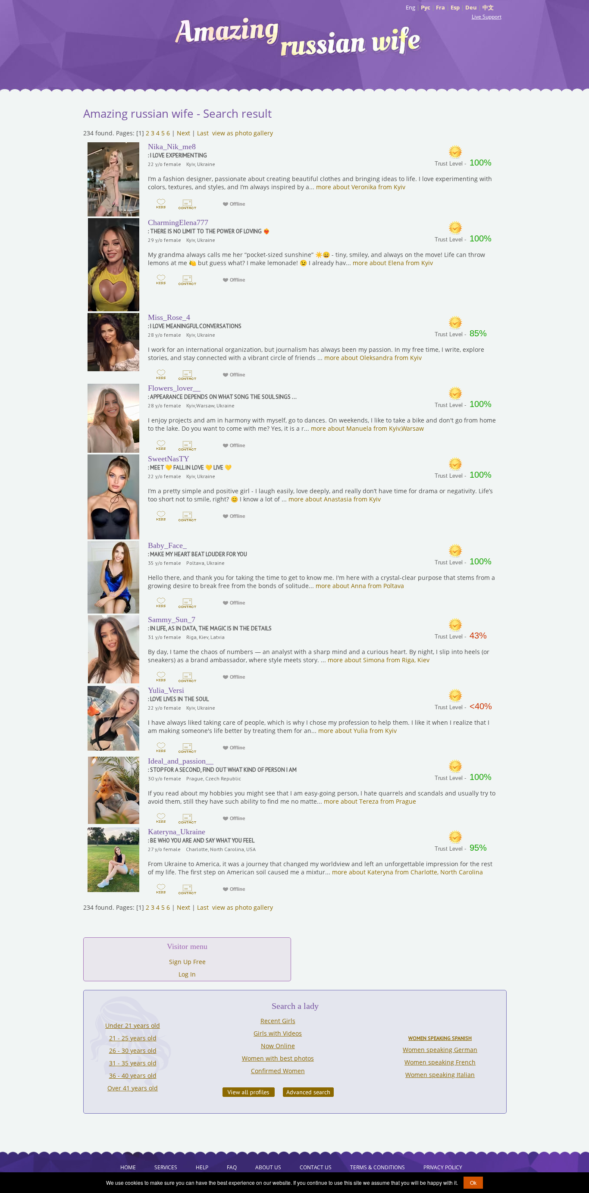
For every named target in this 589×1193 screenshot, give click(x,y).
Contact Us (316, 1167)
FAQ (232, 1167)
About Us (268, 1167)
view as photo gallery (242, 133)
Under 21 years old (132, 1025)
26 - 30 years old (133, 1050)
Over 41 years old (132, 1088)
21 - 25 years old (133, 1038)
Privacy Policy (442, 1167)
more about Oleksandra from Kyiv (373, 358)
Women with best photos (278, 1058)
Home (128, 1167)
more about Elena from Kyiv (393, 263)
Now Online (278, 1046)
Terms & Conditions (377, 1167)
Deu (471, 7)
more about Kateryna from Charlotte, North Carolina (407, 872)
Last (203, 133)
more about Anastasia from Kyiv (334, 499)
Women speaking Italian (440, 1075)
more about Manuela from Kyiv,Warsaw (367, 428)
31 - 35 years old (133, 1063)
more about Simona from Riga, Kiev (378, 660)
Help (202, 1167)
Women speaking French (440, 1062)
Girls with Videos (278, 1033)
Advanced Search (308, 1092)
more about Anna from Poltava (360, 586)
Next (183, 133)
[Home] (298, 36)
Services (165, 1167)
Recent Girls (277, 1021)
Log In (187, 974)
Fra (440, 7)
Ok (473, 1182)
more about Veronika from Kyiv (360, 187)
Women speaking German (440, 1050)
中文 (488, 7)
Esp (455, 7)
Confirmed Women (278, 1071)
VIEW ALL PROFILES (248, 1092)
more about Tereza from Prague (370, 801)
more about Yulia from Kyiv (357, 730)
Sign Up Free (187, 962)
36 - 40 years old (133, 1075)
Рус (425, 7)
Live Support (486, 16)
